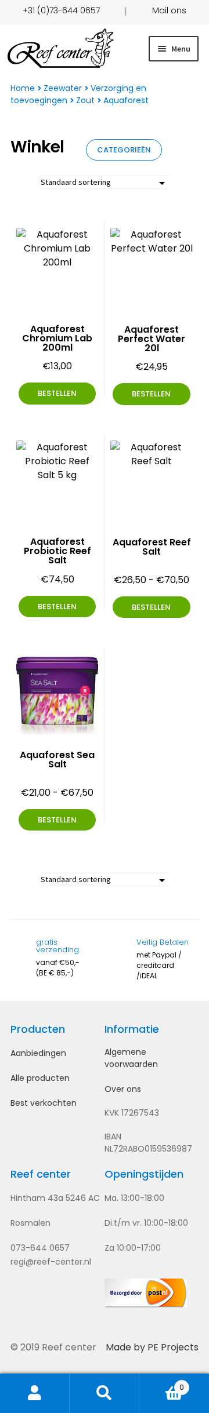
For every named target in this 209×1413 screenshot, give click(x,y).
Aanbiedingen (38, 1053)
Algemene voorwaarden (131, 1058)
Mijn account (35, 1393)
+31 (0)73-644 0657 (61, 10)
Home (22, 88)
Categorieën (124, 149)
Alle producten (40, 1078)
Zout (85, 100)
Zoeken (104, 1393)
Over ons (123, 1089)
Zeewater (63, 88)
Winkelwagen (161, 1383)
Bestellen (151, 607)
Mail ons (169, 10)
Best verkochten (43, 1103)
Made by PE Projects (152, 1347)
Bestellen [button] (57, 393)
